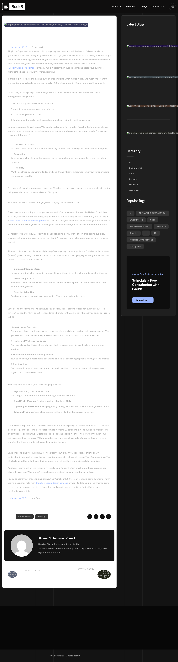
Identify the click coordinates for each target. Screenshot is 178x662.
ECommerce (135, 167)
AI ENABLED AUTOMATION (152, 213)
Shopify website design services (52, 482)
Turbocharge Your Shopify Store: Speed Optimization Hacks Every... (79, 576)
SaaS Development (139, 226)
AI (130, 162)
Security (161, 226)
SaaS (131, 173)
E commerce (24, 516)
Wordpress (135, 190)
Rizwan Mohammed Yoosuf (56, 538)
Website (133, 184)
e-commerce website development (28, 220)
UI (146, 233)
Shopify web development (21, 67)
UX (155, 233)
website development (141, 239)
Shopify (41, 516)
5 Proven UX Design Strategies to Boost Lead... (37, 576)
